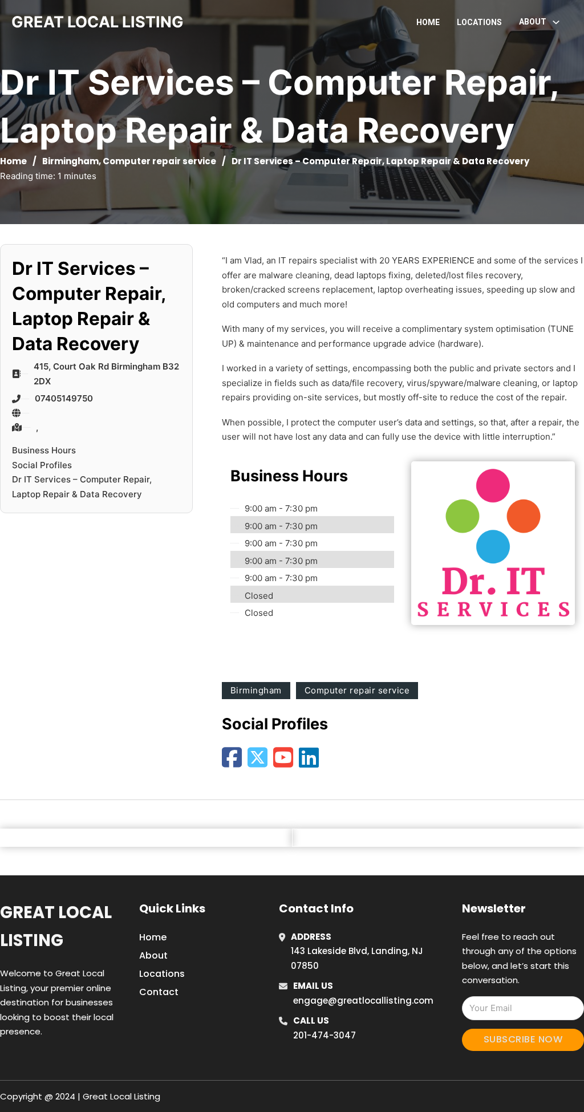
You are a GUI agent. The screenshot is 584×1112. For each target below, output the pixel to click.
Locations (479, 22)
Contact (159, 992)
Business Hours (44, 450)
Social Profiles (42, 465)
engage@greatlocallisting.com (363, 1001)
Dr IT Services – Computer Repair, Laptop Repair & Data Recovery (82, 487)
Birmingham (70, 161)
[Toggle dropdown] (556, 22)
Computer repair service (159, 161)
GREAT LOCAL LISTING (97, 22)
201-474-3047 (324, 1035)
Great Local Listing (56, 926)
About (153, 955)
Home (428, 22)
